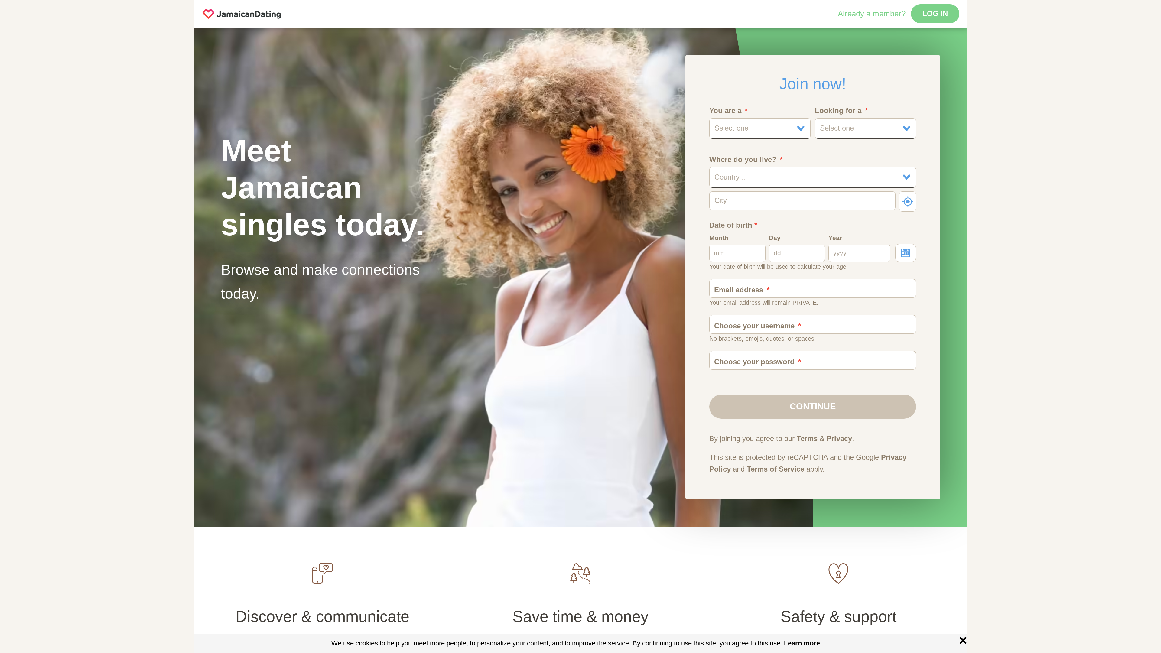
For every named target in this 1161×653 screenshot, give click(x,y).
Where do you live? (742, 160)
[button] (760, 128)
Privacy (839, 439)
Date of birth (733, 225)
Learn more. (803, 643)
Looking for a (838, 111)
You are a (725, 111)
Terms (807, 439)
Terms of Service (775, 469)
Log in (935, 14)
